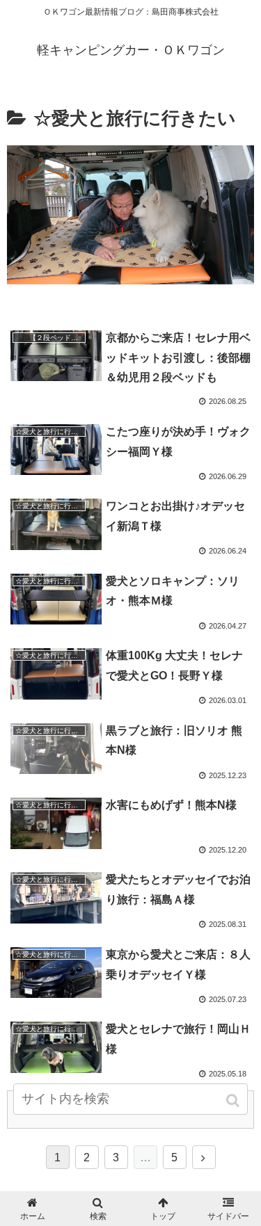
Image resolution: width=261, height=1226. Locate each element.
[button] (234, 1100)
